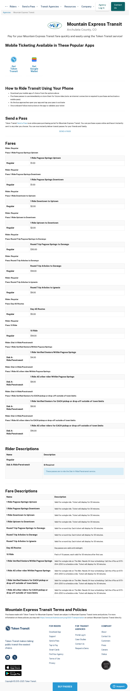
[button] (14, 6)
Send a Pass (22, 123)
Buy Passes (65, 686)
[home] (6, 6)
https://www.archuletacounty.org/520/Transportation (62, 618)
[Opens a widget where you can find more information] (118, 686)
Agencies (7, 12)
